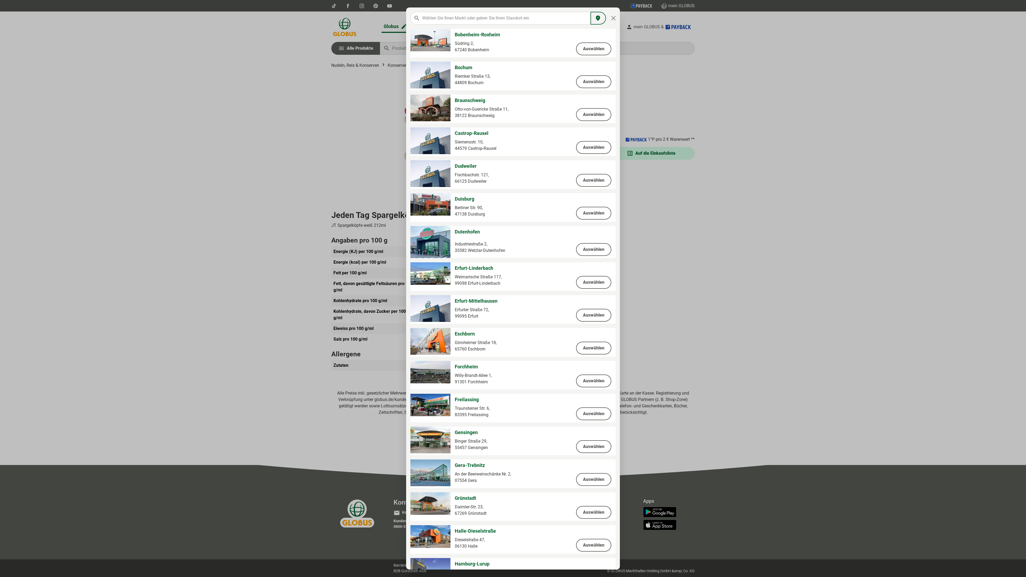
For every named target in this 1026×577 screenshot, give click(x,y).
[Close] (613, 18)
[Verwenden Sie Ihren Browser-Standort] (598, 18)
